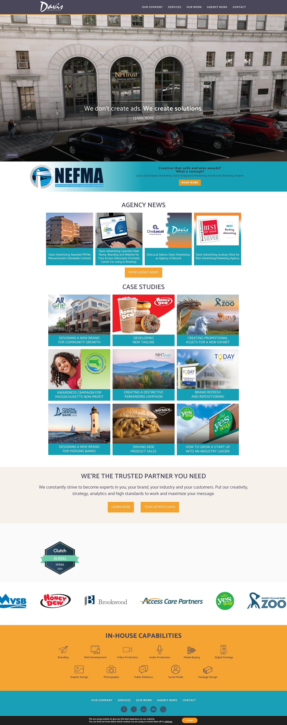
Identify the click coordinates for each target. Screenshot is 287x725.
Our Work (144, 700)
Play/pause (12, 155)
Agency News (167, 700)
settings (168, 721)
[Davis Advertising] (51, 6)
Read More (190, 182)
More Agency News (143, 272)
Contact (189, 700)
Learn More (143, 118)
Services (124, 700)
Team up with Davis (159, 507)
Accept (189, 720)
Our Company (101, 700)
